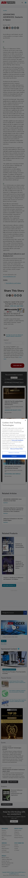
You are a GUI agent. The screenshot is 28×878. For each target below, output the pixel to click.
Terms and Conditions (17, 440)
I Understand (14, 456)
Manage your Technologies (14, 452)
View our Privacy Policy (16, 448)
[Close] (25, 420)
